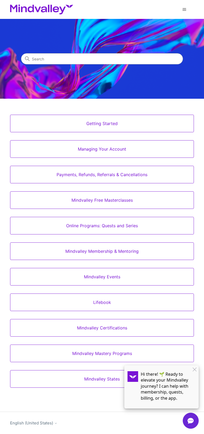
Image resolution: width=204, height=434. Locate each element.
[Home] (41, 9)
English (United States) (32, 423)
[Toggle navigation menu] (184, 9)
